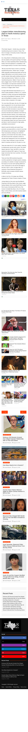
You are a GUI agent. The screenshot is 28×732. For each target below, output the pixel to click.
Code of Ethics (9, 687)
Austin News (6, 572)
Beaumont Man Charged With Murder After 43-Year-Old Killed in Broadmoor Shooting (14, 517)
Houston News (6, 462)
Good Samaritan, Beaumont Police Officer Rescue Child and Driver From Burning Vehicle (14, 546)
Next (23, 412)
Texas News (5, 40)
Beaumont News (7, 513)
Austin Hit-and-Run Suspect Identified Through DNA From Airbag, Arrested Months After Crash (14, 577)
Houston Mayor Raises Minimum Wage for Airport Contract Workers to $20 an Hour (13, 491)
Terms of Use (23, 687)
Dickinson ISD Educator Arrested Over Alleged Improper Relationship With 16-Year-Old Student (13, 439)
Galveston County (7, 434)
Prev (5, 412)
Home (3, 687)
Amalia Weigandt (7, 442)
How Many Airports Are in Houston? (13, 465)
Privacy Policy (16, 687)
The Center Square (7, 38)
